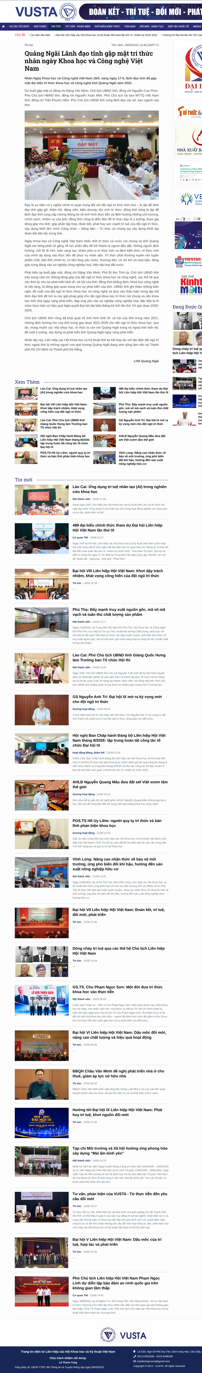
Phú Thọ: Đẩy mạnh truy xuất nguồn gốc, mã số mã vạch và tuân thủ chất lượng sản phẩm (143, 408)
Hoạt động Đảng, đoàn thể (89, 752)
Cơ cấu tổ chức (19, 26)
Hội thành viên (81, 499)
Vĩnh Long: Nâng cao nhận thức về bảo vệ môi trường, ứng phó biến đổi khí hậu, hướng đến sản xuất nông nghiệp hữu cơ (118, 864)
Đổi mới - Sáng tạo (152, 26)
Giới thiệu (40, 26)
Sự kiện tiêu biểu (32, 35)
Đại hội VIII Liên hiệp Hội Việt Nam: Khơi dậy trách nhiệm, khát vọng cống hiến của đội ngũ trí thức (63, 408)
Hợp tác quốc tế (178, 26)
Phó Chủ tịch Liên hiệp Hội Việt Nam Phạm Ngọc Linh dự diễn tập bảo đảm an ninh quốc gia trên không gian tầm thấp (116, 1283)
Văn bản (129, 26)
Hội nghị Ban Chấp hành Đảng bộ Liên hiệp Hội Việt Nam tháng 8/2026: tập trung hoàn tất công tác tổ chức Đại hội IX (119, 741)
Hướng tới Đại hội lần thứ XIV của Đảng (177, 35)
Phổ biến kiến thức (107, 26)
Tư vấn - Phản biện (77, 26)
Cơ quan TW (80, 537)
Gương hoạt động (83, 709)
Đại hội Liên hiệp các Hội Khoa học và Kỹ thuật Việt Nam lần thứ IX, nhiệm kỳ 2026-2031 (98, 35)
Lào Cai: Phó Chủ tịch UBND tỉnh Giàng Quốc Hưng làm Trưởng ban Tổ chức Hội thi (63, 424)
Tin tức (56, 26)
